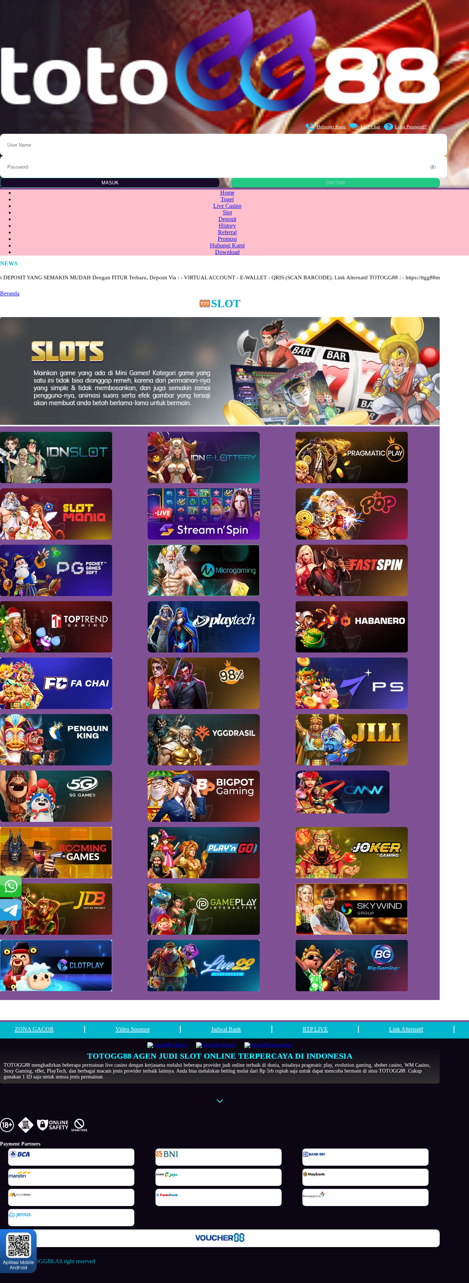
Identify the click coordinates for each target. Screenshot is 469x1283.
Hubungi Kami (331, 126)
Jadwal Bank (226, 1029)
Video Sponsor (132, 1029)
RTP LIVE (315, 1029)
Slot (227, 212)
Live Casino (227, 206)
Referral (227, 232)
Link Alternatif (406, 1029)
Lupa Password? (411, 126)
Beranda (9, 293)
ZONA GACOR (34, 1029)
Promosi (227, 239)
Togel (227, 199)
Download (227, 252)
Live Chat (370, 126)
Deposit (227, 219)
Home (227, 193)
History (227, 226)
